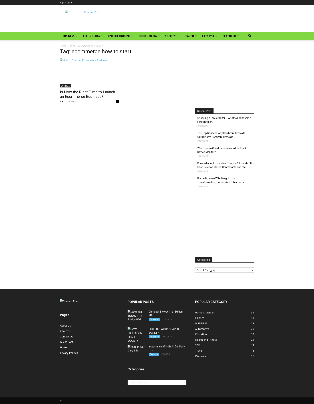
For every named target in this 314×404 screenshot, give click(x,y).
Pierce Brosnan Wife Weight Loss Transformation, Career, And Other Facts (220, 180)
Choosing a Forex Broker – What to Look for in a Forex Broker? (224, 120)
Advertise (65, 331)
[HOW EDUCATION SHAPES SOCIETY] (137, 335)
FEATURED (229, 36)
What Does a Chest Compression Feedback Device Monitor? (221, 150)
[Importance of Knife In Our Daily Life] (137, 351)
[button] (249, 36)
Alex (62, 101)
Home (63, 45)
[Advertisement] (188, 18)
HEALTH (189, 36)
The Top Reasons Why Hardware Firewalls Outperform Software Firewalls (221, 135)
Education (154, 319)
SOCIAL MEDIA (148, 36)
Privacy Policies (69, 353)
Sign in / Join (66, 2)
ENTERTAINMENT (119, 36)
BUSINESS (69, 36)
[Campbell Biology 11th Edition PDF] (137, 315)
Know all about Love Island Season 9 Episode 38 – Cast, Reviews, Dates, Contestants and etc (225, 165)
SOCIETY (170, 36)
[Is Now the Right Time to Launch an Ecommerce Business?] (89, 72)
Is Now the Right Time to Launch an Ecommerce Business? (87, 94)
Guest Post (66, 342)
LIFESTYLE (208, 36)
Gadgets (154, 354)
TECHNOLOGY (91, 36)
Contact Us (66, 336)
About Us (65, 325)
